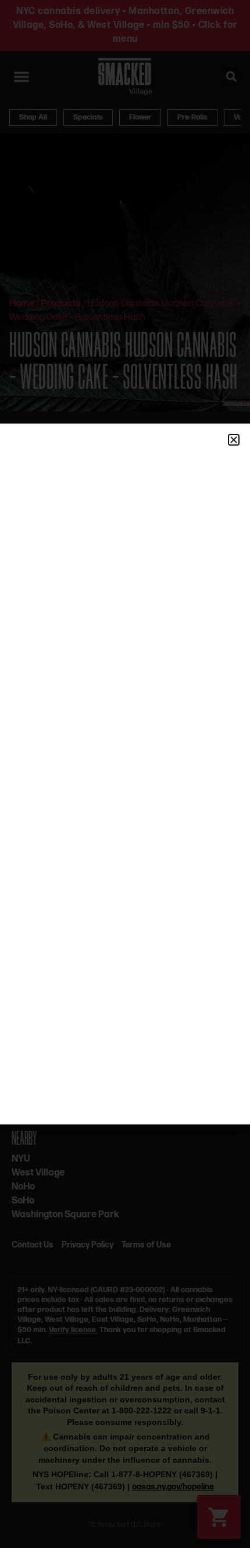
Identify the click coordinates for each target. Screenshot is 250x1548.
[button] (233, 439)
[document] (125, 774)
